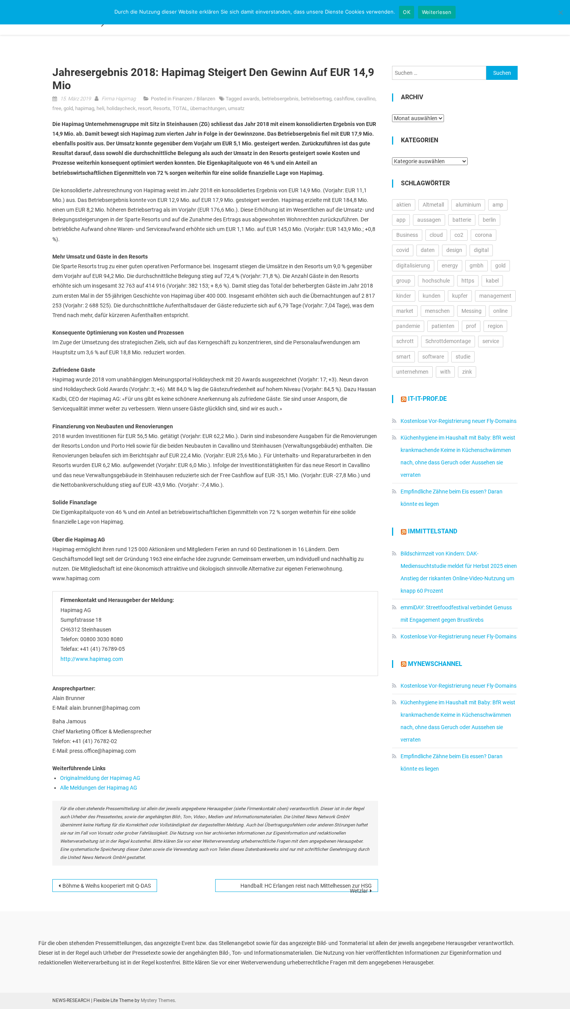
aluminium (468, 205)
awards (251, 99)
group (403, 281)
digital (481, 250)
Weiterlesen (437, 12)
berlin (489, 220)
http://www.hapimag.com (91, 659)
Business (407, 235)
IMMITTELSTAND (432, 531)
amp (497, 205)
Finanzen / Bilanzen (194, 99)
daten (428, 250)
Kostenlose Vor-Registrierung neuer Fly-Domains (458, 421)
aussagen (429, 220)
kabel (492, 281)
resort (144, 108)
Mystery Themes (158, 1000)
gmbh (477, 265)
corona (483, 235)
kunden (431, 296)
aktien (403, 205)
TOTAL (180, 108)
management (495, 296)
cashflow (344, 99)
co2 (458, 235)
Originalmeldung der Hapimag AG (100, 778)
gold (68, 108)
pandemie (408, 326)
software (433, 357)
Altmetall (433, 205)
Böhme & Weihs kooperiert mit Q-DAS (106, 886)
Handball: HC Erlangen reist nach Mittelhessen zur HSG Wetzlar (306, 887)
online (500, 311)
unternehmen (412, 372)
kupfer (460, 296)
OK (406, 12)
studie (463, 357)
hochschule (436, 281)
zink (467, 372)
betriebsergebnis (280, 99)
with (445, 372)
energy (450, 265)
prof (471, 326)
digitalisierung (413, 265)
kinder (403, 296)
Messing (471, 311)
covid (402, 250)
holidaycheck (121, 108)
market (404, 311)
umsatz (236, 108)
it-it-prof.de (427, 398)
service (490, 341)
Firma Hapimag (119, 99)
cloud (436, 235)
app (401, 220)
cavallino (365, 99)
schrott (405, 341)
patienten (443, 326)
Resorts (161, 108)
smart (403, 357)
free (56, 108)
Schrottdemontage (448, 341)
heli (100, 108)
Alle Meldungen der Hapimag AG (98, 788)
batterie (462, 220)
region (495, 326)
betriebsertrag (316, 99)
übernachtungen (208, 108)
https (467, 281)
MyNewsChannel (435, 663)
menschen (437, 311)
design (454, 250)
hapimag (84, 108)
